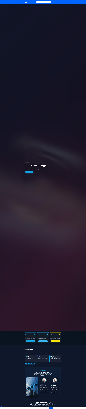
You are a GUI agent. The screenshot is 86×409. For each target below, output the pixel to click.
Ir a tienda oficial (43, 341)
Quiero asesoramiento (29, 171)
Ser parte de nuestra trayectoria (29, 363)
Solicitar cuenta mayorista (30, 341)
